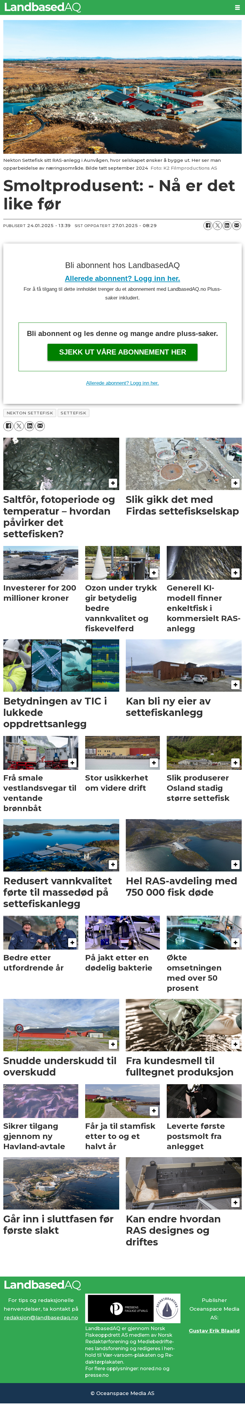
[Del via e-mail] (236, 225)
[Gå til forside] (115, 7)
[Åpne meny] (237, 7)
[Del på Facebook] (207, 225)
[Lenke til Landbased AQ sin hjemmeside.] (122, 1285)
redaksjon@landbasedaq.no (41, 1318)
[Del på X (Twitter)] (217, 225)
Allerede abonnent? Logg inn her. (122, 278)
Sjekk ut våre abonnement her (122, 352)
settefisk (73, 412)
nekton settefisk (30, 412)
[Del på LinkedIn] (227, 225)
